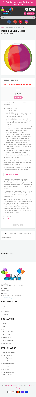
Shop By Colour (7, 358)
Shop (4, 326)
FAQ (4, 329)
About (5, 323)
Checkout (6, 311)
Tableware (6, 369)
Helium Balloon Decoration (11, 174)
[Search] (33, 17)
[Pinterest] (20, 22)
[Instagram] (26, 22)
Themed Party (7, 361)
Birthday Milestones (9, 363)
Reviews (4, 233)
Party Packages (7, 355)
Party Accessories (8, 372)
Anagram (10, 219)
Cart (4, 309)
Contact (5, 314)
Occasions (6, 366)
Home (2, 27)
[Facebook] (9, 22)
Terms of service (8, 340)
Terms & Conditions (25, 233)
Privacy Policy (6, 237)
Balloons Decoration (9, 352)
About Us (13, 233)
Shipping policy (7, 343)
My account (6, 306)
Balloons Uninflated (9, 375)
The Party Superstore (11, 385)
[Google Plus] (15, 22)
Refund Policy (7, 337)
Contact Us (30, 13)
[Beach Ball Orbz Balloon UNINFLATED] (18, 57)
